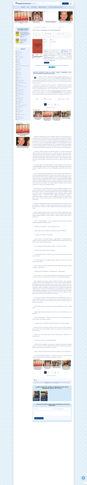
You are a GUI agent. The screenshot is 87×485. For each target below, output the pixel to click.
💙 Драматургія (18, 77)
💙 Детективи (18, 69)
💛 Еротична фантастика (20, 118)
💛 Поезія (17, 76)
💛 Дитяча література (19, 110)
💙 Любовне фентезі (19, 90)
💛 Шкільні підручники (19, 57)
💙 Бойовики (18, 61)
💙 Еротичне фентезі (19, 93)
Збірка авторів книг (42, 7)
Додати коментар (39, 418)
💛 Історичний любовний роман (21, 105)
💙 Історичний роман (19, 106)
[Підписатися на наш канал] (65, 7)
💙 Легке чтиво (18, 51)
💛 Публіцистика (18, 68)
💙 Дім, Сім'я (18, 59)
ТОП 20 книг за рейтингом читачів (55, 7)
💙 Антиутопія (18, 103)
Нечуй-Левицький (48, 33)
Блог (28, 7)
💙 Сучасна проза (19, 53)
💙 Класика (61, 33)
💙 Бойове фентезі (19, 101)
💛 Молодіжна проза (19, 97)
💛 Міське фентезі (19, 107)
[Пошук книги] (59, 4)
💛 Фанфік (17, 115)
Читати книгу (47, 62)
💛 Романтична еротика (20, 89)
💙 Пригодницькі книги (19, 56)
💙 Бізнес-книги (18, 64)
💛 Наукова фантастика (20, 94)
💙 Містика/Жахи (18, 111)
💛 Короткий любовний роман (21, 86)
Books (28, 3)
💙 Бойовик (18, 119)
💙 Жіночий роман (19, 85)
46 (55, 104)
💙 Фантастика (18, 72)
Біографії (23, 7)
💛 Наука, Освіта (18, 73)
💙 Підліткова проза (19, 98)
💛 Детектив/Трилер (19, 99)
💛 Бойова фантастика (19, 102)
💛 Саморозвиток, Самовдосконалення (22, 65)
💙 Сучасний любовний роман (21, 82)
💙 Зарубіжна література (20, 80)
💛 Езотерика (18, 55)
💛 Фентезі (17, 60)
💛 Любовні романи (19, 52)
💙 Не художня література (20, 114)
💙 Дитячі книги (18, 74)
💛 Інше (17, 78)
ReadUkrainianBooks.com (42, 88)
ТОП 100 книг (33, 7)
